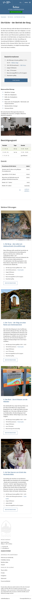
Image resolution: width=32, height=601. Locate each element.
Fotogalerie (3, 575)
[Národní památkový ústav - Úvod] (6, 2)
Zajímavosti (3, 578)
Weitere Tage (14, 62)
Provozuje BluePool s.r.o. (25, 598)
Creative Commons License (20, 588)
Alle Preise (23, 65)
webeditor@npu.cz (5, 598)
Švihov (16, 7)
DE (20, 2)
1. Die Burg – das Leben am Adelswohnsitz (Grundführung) (14, 245)
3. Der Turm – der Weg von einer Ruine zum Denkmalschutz (14, 324)
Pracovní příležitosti (5, 581)
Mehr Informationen (10, 283)
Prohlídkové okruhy (5, 560)
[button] (2, 126)
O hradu (3, 573)
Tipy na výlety (4, 570)
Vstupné (3, 564)
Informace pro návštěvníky (7, 557)
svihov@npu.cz (5, 548)
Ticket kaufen (16, 80)
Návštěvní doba (4, 562)
